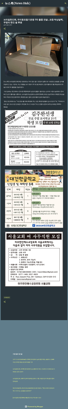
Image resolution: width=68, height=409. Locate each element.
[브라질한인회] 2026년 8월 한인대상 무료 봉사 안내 (27, 397)
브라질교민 (7, 297)
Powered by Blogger (35, 406)
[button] (5, 29)
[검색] (33, 3)
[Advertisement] (34, 335)
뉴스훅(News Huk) (17, 3)
